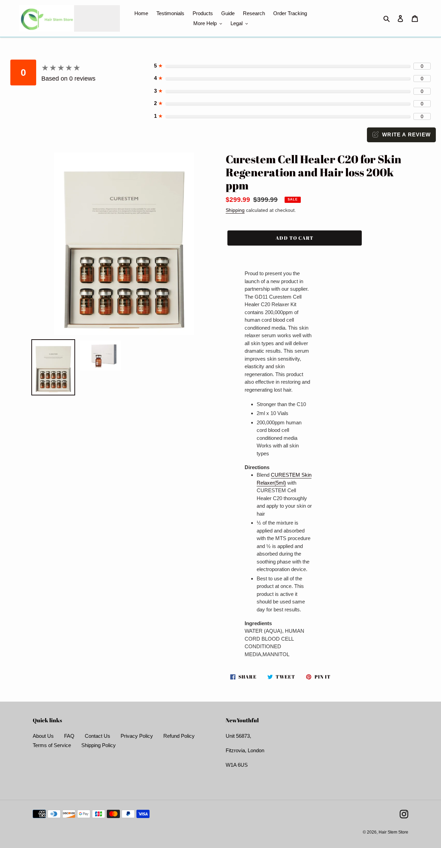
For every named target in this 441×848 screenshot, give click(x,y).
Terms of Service (52, 745)
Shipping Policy (98, 745)
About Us (43, 736)
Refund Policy (179, 736)
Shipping (235, 210)
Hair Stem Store (393, 832)
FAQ (69, 736)
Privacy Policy (137, 736)
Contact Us (97, 736)
